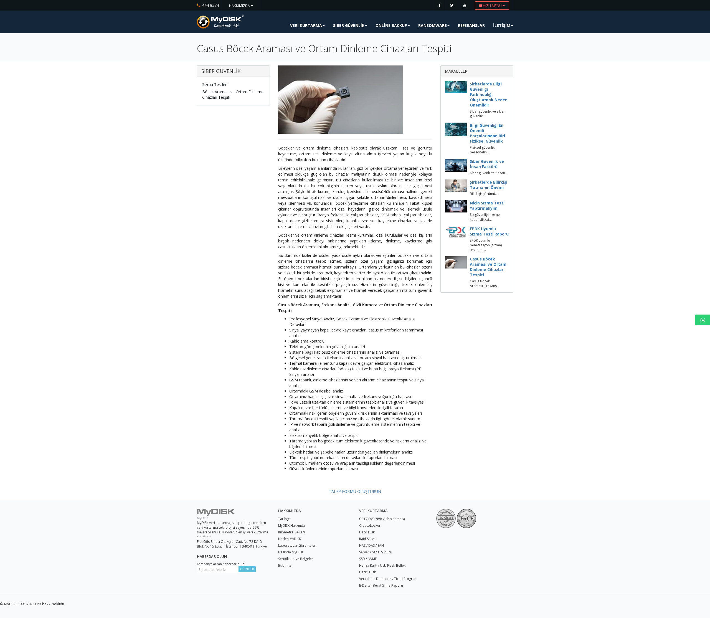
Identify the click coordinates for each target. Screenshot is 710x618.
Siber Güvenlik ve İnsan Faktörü (487, 164)
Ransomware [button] (432, 25)
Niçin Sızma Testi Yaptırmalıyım (487, 205)
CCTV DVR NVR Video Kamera (382, 518)
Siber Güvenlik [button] (348, 25)
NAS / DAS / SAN (371, 545)
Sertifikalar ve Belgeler (295, 558)
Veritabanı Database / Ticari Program (388, 578)
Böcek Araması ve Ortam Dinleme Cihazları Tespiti (232, 94)
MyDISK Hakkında (291, 525)
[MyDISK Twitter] (452, 5)
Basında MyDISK (290, 552)
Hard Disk (367, 532)
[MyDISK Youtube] (464, 5)
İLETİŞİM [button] (501, 25)
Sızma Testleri (214, 84)
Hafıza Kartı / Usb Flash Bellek (382, 565)
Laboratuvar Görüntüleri (297, 545)
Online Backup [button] (391, 25)
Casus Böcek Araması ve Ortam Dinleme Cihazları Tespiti (488, 266)
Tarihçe (284, 518)
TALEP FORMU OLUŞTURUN (355, 491)
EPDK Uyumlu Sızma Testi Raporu (489, 231)
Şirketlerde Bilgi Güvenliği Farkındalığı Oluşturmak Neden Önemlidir (489, 94)
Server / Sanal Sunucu (375, 552)
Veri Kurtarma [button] (306, 25)
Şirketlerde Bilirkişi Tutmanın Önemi (488, 184)
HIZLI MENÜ (492, 5)
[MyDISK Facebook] (439, 5)
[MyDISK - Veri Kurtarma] (220, 22)
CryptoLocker (370, 525)
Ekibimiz (284, 565)
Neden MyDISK (289, 538)
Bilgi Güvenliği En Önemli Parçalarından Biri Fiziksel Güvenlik (487, 133)
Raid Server (368, 538)
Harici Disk (367, 572)
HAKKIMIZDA (240, 5)
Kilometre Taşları (291, 532)
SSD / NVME (368, 558)
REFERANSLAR (471, 25)
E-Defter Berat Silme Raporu (381, 585)
